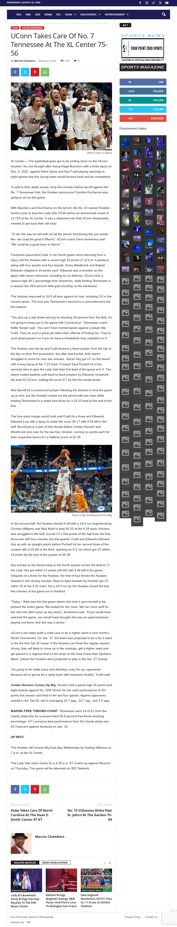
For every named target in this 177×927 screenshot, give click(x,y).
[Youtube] (166, 3)
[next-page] (110, 863)
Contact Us (151, 917)
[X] (160, 3)
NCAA (68, 14)
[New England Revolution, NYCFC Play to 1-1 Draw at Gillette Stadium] (96, 880)
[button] (163, 14)
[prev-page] (105, 863)
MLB (37, 14)
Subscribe (157, 118)
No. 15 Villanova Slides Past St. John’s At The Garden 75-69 (89, 815)
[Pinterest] (35, 72)
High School (88, 14)
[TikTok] (153, 3)
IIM (28, 922)
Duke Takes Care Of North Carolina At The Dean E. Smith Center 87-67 (32, 815)
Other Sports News (92, 890)
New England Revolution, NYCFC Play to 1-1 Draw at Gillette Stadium (96, 900)
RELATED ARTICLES (25, 862)
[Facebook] (140, 3)
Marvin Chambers (24, 60)
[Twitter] (25, 72)
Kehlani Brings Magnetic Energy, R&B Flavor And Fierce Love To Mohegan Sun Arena (61, 900)
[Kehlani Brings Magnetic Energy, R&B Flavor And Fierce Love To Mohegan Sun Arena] (61, 880)
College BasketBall (30, 23)
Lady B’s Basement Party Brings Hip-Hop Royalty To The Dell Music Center (25, 900)
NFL (58, 14)
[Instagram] (146, 3)
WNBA (48, 14)
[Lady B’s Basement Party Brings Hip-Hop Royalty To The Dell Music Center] (26, 880)
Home (14, 23)
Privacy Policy (132, 917)
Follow (158, 91)
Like (160, 82)
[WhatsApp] (45, 72)
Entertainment (115, 14)
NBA (28, 14)
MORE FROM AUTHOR (54, 862)
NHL (18, 14)
